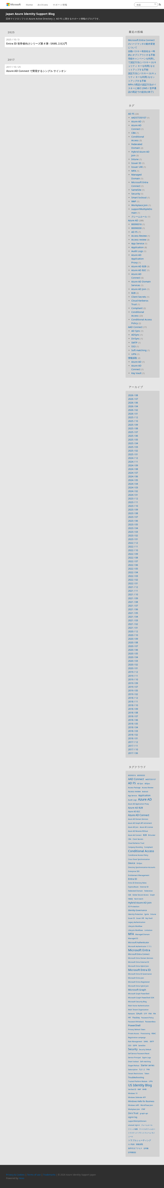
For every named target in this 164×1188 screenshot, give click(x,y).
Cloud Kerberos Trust (136, 843)
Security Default (145, 1049)
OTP (145, 1014)
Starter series (147, 1065)
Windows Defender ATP (137, 1097)
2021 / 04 (133, 616)
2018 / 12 (133, 697)
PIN (154, 1014)
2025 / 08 (133, 428)
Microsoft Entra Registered (138, 982)
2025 (11, 32)
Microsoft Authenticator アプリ (140, 946)
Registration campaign (137, 1037)
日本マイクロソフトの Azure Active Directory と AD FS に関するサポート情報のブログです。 (53, 18)
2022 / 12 (133, 542)
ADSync (135, 334)
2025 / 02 (133, 450)
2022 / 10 (133, 550)
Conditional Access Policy (138, 855)
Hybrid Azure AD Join (140, 902)
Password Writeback (136, 1022)
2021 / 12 (133, 587)
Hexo (21, 1178)
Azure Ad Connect (135, 835)
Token (146, 1073)
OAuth (139, 1013)
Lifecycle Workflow (135, 926)
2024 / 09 (133, 465)
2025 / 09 (133, 424)
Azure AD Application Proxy (137, 258)
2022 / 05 (133, 568)
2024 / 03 (133, 487)
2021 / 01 (133, 627)
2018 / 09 (133, 708)
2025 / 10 (133, 421)
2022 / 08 (133, 557)
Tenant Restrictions (135, 1073)
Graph (152, 895)
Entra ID (132, 878)
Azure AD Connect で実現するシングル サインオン (36, 71)
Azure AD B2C (138, 270)
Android (145, 791)
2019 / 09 (133, 683)
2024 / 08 (133, 469)
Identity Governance (137, 910)
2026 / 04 (133, 406)
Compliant (137, 308)
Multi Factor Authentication (138, 1006)
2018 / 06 (133, 719)
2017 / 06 (133, 753)
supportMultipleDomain (137, 1121)
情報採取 (132, 357)
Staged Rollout (133, 1065)
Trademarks (49, 1174)
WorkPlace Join (146, 1105)
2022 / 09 (133, 553)
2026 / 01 (133, 413)
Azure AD (136, 121)
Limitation (148, 930)
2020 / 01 (133, 668)
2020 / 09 (133, 638)
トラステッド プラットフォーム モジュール (141, 1135)
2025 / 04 (133, 443)
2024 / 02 (133, 491)
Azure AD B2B (138, 266)
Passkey (136, 1017)
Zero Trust (133, 1113)
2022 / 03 (133, 576)
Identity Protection (135, 914)
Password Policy (147, 1018)
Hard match (138, 899)
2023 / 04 (133, 528)
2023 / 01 (133, 539)
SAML (146, 1041)
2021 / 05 (133, 612)
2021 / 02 (133, 624)
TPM (148, 1069)
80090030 (136, 228)
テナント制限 (133, 1129)
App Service (137, 243)
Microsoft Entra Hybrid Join (138, 966)
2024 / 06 (133, 476)
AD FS (131, 113)
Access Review (139, 235)
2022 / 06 (133, 564)
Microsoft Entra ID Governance (140, 974)
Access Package (134, 787)
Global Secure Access (140, 895)
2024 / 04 (133, 483)
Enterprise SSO (133, 871)
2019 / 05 (133, 690)
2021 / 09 (133, 598)
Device (131, 863)
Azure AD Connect (138, 815)
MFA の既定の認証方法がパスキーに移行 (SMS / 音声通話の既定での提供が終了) (142, 88)
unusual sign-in (134, 1125)
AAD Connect (135, 327)
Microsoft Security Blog (137, 1002)
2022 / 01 (133, 583)
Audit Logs (137, 251)
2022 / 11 (133, 546)
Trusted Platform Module (137, 1081)
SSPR (135, 1045)
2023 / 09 (133, 509)
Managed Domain (142, 934)
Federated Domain (135, 891)
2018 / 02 (133, 734)
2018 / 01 (133, 738)
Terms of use (34, 1174)
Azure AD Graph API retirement (140, 823)
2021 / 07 (133, 605)
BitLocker (151, 835)
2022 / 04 (133, 572)
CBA (133, 132)
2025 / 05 (133, 439)
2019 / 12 (133, 671)
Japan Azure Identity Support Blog (30, 14)
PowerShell (134, 1025)
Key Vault (136, 373)
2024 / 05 (133, 480)
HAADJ (130, 899)
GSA (129, 895)
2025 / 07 (133, 432)
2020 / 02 (133, 664)
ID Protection (133, 906)
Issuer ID (136, 163)
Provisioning (145, 1033)
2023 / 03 (133, 531)
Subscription (133, 1069)
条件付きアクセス (135, 1148)
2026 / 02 (133, 409)
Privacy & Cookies (15, 1174)
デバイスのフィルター (147, 1129)
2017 (11, 59)
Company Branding (135, 847)
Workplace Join (139, 205)
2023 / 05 (133, 524)
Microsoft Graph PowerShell (138, 994)
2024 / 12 (133, 458)
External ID (144, 887)
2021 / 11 (133, 590)
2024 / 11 (133, 461)
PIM (150, 1014)
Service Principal (134, 1057)
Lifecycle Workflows (135, 930)
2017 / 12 (133, 742)
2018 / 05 (133, 723)
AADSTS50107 (138, 117)
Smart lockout (139, 197)
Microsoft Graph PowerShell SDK (141, 998)
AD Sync (135, 330)
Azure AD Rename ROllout (138, 831)
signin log (132, 1117)
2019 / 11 (133, 675)
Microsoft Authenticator (138, 942)
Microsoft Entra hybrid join (138, 986)
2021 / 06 (133, 609)
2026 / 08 (133, 395)
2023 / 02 (133, 535)
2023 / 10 (133, 505)
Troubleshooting (136, 1077)
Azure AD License (146, 827)
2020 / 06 (133, 649)
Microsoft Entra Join (136, 978)
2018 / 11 (133, 701)
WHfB (144, 1089)
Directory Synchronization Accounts (141, 867)
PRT (129, 1018)
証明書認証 (132, 1152)
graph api (144, 1113)
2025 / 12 (133, 417)
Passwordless (150, 1022)
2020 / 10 (133, 635)
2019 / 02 (133, 694)
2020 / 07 (133, 646)
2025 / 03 (133, 446)
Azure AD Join (138, 289)
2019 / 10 (133, 679)
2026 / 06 (133, 402)
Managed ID (133, 938)
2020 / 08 (133, 642)
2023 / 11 (133, 502)
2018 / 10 (133, 705)
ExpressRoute (133, 887)
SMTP (134, 342)
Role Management (135, 1041)
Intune (135, 159)
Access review (138, 239)
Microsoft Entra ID (139, 970)
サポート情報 (60, 4)
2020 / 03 (133, 660)
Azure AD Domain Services (138, 819)
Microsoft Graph (137, 989)
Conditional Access (141, 851)
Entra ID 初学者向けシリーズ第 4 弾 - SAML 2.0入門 (36, 43)
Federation (148, 891)
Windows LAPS (133, 1105)
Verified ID (132, 1089)
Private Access (133, 1033)
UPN (133, 354)
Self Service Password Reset (138, 1053)
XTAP (143, 1109)
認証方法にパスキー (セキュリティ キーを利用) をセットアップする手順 (142, 77)
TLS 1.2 (142, 1069)
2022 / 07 (133, 561)
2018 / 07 (133, 716)
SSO (133, 346)
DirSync (135, 338)
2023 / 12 (133, 498)
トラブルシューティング (139, 1140)
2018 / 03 (133, 730)
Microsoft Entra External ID (138, 962)
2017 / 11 (133, 745)
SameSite (136, 189)
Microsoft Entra (139, 950)
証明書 (146, 1148)
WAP (133, 201)
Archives (43, 4)
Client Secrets (138, 296)
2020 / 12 (133, 631)
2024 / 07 (133, 472)
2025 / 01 (133, 454)
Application (137, 247)
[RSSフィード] (160, 4)
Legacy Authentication (136, 922)
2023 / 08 (133, 513)
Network (131, 1014)
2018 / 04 (133, 727)
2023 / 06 (133, 520)
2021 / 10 (133, 594)
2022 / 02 (133, 579)
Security (135, 193)
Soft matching (139, 350)
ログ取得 (131, 1144)
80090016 (136, 224)
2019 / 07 (133, 686)
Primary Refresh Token (136, 1029)
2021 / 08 (133, 601)
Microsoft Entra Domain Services (140, 958)
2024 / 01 (133, 494)
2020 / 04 (133, 657)
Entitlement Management (138, 875)
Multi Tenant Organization (138, 1010)
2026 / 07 (133, 398)
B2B (133, 292)
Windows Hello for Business (141, 1101)
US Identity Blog (140, 1085)
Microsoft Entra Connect (138, 954)
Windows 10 (132, 1093)
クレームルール (139, 216)
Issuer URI (137, 166)
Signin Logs (146, 1057)
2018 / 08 (133, 712)
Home (29, 4)
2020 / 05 (133, 653)
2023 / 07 (133, 516)
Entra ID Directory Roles (137, 883)
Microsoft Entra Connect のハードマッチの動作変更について (141, 44)
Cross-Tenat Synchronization (139, 859)
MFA (133, 170)
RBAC (154, 1033)
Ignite (146, 914)
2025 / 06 (133, 435)
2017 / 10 (133, 749)
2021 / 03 (133, 620)
